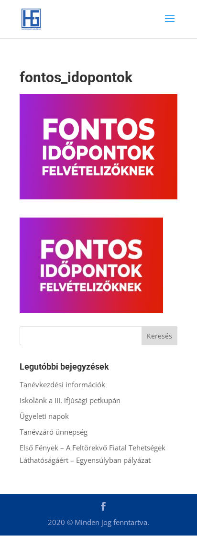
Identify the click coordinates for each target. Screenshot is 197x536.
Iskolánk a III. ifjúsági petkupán (70, 400)
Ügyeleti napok (44, 416)
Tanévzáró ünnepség (54, 432)
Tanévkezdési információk (62, 384)
